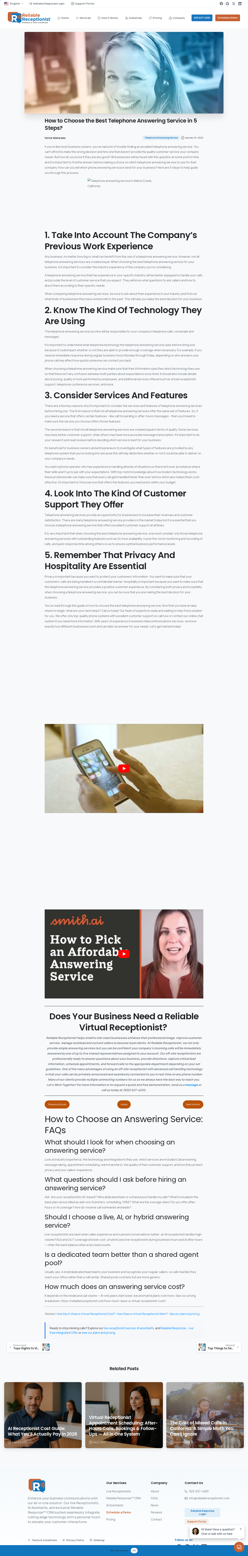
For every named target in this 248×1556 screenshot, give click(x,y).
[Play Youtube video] (124, 768)
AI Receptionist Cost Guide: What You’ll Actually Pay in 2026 (42, 1431)
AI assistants (145, 1328)
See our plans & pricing (184, 1314)
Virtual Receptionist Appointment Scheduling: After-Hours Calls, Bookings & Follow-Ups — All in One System (123, 1426)
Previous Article (57, 1104)
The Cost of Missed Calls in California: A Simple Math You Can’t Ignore (201, 1428)
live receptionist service (120, 1328)
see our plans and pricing (98, 1333)
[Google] (227, 3)
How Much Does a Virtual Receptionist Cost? (85, 1314)
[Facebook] (221, 3)
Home (124, 1104)
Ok (134, 1550)
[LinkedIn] (240, 3)
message (191, 1085)
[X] (234, 3)
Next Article (193, 1104)
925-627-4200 (202, 17)
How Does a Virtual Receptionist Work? (142, 1314)
